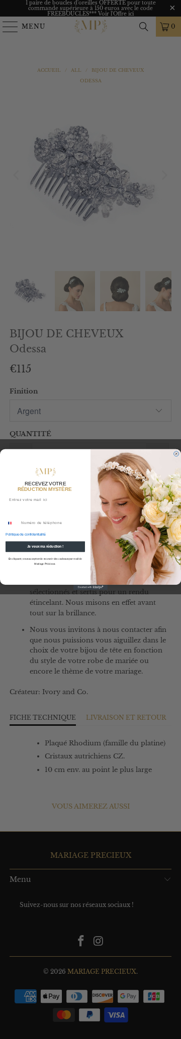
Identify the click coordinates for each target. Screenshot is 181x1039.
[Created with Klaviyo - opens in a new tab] (90, 587)
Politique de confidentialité (26, 534)
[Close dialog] (176, 453)
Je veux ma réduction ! (45, 546)
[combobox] (12, 523)
